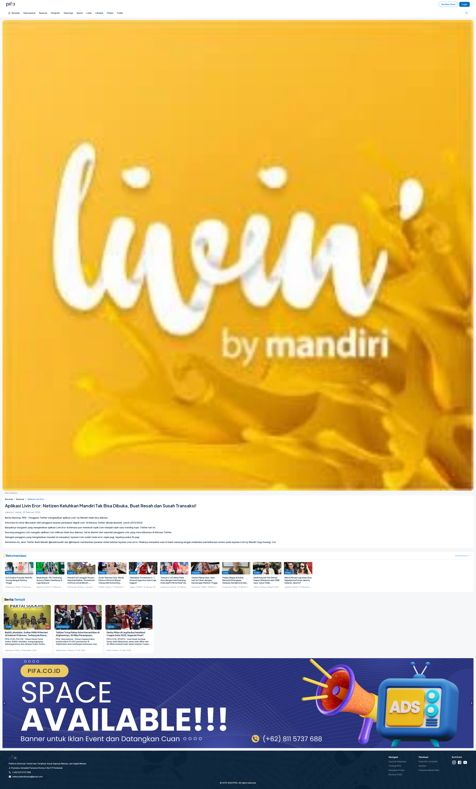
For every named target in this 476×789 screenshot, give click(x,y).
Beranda (9, 499)
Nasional (20, 499)
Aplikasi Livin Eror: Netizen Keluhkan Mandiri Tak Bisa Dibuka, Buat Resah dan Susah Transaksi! (36, 499)
